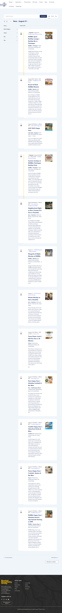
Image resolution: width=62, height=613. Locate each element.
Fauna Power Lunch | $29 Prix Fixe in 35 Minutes (34, 338)
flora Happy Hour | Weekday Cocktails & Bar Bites (35, 383)
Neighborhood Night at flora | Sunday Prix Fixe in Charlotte (35, 210)
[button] (12, 2)
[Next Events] (7, 21)
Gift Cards (27, 587)
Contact (27, 589)
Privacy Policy (42, 609)
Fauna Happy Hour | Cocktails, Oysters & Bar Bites (34, 473)
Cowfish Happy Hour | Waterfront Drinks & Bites (35, 429)
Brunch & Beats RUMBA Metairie (33, 86)
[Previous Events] (4, 21)
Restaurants (17, 585)
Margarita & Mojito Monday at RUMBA (34, 255)
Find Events (43, 16)
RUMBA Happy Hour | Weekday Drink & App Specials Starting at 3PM (35, 518)
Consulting (27, 583)
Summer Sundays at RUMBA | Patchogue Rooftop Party (34, 163)
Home (16, 583)
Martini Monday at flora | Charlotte (34, 299)
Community (17, 590)
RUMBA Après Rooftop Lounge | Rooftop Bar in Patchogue (33, 40)
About (26, 585)
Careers (16, 587)
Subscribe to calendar (51, 561)
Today (10, 21)
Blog (16, 589)
